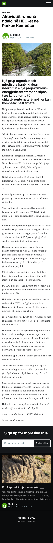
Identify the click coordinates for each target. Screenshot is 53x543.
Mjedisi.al (15, 34)
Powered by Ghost (26, 521)
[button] (48, 3)
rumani (6, 12)
